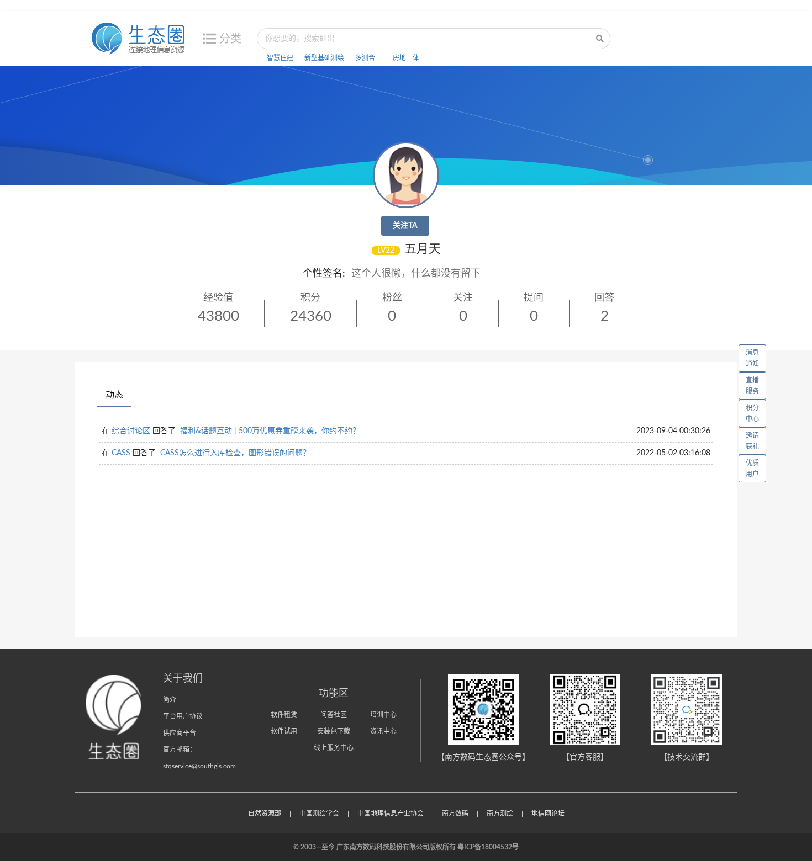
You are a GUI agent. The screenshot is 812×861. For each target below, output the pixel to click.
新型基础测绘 (324, 58)
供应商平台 (179, 733)
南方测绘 (500, 813)
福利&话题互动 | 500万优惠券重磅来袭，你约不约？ (270, 431)
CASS (121, 453)
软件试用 (284, 731)
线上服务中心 (334, 748)
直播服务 (752, 386)
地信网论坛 (548, 813)
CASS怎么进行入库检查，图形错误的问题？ (235, 453)
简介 (169, 700)
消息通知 (752, 358)
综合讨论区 (131, 431)
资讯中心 (383, 731)
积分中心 (752, 413)
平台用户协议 (183, 716)
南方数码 (455, 813)
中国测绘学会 (319, 813)
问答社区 (333, 714)
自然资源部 (264, 813)
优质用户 (752, 468)
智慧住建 (280, 58)
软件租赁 (284, 714)
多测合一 (368, 58)
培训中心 (383, 714)
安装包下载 (333, 731)
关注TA (405, 226)
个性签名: (324, 274)
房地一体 (406, 58)
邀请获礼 (752, 441)
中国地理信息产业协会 (390, 813)
